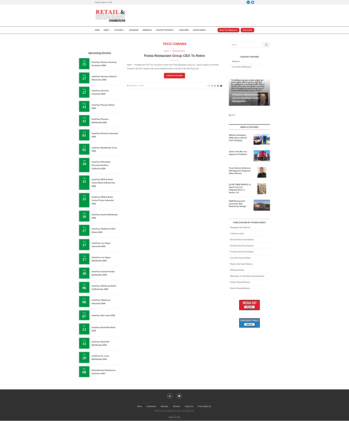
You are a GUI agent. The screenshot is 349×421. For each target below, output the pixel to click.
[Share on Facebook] (212, 86)
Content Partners (164, 30)
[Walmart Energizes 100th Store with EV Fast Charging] (262, 139)
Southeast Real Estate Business (242, 252)
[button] (231, 92)
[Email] (252, 2)
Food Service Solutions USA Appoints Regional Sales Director (240, 170)
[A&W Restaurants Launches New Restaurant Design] (262, 205)
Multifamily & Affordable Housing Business (247, 276)
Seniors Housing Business (240, 288)
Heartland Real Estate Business (242, 240)
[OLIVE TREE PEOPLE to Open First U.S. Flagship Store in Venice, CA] (262, 188)
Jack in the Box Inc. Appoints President (238, 152)
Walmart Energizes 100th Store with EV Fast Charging (238, 137)
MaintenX (236, 61)
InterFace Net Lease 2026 (103, 315)
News (106, 30)
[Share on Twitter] (215, 86)
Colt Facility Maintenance (242, 67)
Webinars (147, 30)
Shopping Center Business (240, 227)
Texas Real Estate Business (240, 258)
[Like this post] (209, 86)
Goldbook (134, 30)
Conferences (151, 406)
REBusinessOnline (237, 270)
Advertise (176, 406)
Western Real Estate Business (241, 264)
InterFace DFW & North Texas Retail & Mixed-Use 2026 (103, 182)
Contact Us (189, 406)
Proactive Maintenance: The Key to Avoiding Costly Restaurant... (248, 98)
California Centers (237, 234)
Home (97, 30)
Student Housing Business (240, 282)
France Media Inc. (205, 406)
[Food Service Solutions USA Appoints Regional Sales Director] (262, 172)
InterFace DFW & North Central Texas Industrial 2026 (103, 200)
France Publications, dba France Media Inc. (177, 411)
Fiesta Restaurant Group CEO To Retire (174, 55)
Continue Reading (174, 76)
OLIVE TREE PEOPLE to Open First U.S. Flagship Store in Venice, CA (240, 188)
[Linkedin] (248, 2)
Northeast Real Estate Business (242, 246)
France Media (199, 30)
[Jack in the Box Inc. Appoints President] (262, 155)
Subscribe (184, 30)
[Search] (266, 44)
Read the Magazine (228, 30)
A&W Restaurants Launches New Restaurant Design (237, 203)
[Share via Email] (221, 86)
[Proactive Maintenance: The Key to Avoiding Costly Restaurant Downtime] (249, 92)
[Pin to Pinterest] (218, 86)
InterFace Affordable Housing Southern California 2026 (101, 165)
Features (119, 30)
